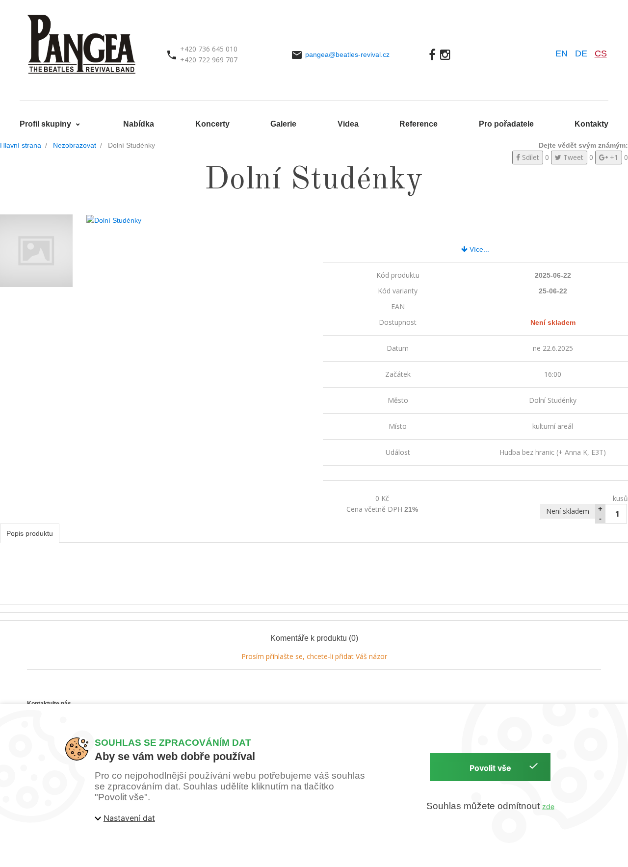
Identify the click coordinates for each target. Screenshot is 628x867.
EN (561, 53)
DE (581, 53)
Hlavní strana (20, 145)
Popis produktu (29, 533)
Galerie (283, 124)
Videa (348, 124)
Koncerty (212, 124)
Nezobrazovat (74, 145)
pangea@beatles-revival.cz (347, 54)
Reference (418, 124)
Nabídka (138, 124)
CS (601, 53)
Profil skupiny (46, 124)
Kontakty (591, 124)
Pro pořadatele (506, 124)
